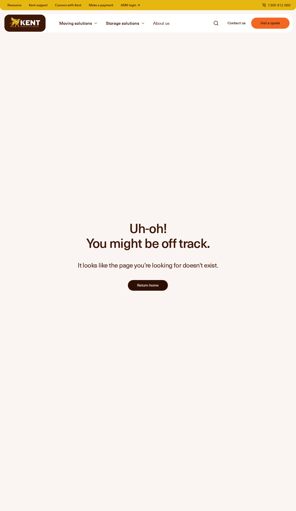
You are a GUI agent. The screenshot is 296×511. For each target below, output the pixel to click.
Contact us (237, 22)
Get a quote (270, 22)
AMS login (131, 5)
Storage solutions (122, 23)
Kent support (38, 5)
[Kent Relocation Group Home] (25, 23)
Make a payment (101, 5)
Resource (14, 5)
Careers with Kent (68, 5)
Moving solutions (75, 23)
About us (161, 23)
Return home (148, 284)
